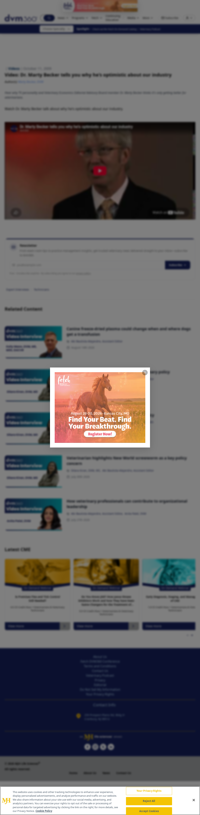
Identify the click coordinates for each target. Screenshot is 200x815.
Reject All (149, 801)
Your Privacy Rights (149, 791)
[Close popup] (145, 372)
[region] (100, 800)
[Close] (193, 800)
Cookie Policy (44, 811)
